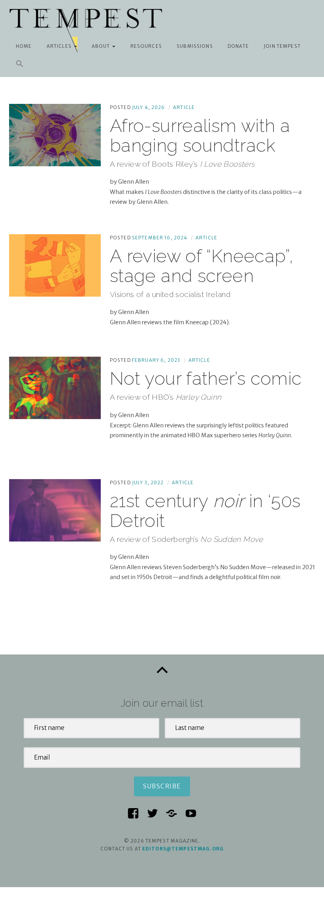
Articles (59, 46)
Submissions (195, 46)
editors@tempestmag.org (183, 849)
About (101, 46)
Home (24, 46)
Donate (238, 46)
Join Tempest (282, 46)
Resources (146, 46)
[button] (19, 64)
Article (184, 107)
